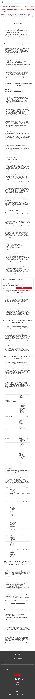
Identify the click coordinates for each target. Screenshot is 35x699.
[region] (17, 284)
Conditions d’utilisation (17, 686)
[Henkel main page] (2, 2)
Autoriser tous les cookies (27, 288)
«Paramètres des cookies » (20, 602)
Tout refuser (18, 288)
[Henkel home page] (1, 6)
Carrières (5, 6)
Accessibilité (17, 691)
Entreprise (3, 662)
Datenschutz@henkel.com (9, 38)
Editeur (17, 684)
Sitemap (17, 682)
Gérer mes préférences (7, 288)
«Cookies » (13, 602)
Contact (17, 675)
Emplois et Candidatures (12, 6)
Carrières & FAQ (4, 669)
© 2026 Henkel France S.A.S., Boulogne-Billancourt (17, 694)
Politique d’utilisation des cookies (17, 689)
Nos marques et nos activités (7, 666)
